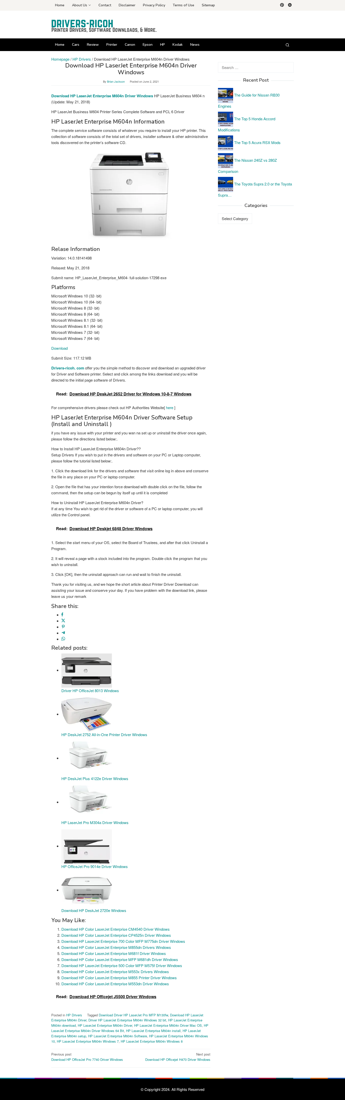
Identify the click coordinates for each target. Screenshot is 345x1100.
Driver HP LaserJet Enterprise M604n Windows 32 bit (127, 1020)
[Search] (287, 44)
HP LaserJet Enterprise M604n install (153, 1030)
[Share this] (62, 614)
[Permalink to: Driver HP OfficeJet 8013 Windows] (86, 670)
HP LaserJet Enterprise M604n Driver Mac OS (168, 1025)
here (169, 407)
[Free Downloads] (104, 26)
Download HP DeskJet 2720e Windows (93, 910)
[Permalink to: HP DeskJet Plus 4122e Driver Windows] (86, 758)
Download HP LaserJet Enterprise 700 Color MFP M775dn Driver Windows (123, 941)
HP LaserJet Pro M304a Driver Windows (95, 822)
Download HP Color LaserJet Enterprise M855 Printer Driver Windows (119, 977)
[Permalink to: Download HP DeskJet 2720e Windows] (86, 890)
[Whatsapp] (63, 639)
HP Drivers (74, 1015)
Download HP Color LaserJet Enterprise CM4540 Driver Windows (115, 929)
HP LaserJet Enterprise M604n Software (117, 1036)
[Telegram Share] (63, 633)
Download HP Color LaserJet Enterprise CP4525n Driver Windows (116, 935)
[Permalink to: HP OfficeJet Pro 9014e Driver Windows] (86, 846)
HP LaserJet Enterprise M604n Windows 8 (152, 1041)
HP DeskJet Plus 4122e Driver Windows (94, 778)
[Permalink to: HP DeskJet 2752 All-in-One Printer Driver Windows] (86, 714)
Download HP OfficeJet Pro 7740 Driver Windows (87, 1057)
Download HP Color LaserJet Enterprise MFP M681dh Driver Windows (119, 959)
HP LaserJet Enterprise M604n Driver (105, 1025)
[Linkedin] (290, 5)
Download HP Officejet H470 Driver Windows (177, 1057)
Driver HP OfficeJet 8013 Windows (90, 690)
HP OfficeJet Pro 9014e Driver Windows (94, 866)
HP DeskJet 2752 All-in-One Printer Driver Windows (104, 734)
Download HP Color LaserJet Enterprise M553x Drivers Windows (115, 971)
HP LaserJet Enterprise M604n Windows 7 (88, 1041)
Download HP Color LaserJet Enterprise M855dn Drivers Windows (116, 947)
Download (59, 348)
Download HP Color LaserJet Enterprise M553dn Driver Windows (115, 983)
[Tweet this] (63, 620)
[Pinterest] (282, 5)
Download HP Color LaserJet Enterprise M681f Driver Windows (113, 953)
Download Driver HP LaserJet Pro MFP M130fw (133, 1015)
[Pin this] (63, 626)
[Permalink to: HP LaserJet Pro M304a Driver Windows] (86, 802)
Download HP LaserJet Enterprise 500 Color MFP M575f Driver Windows (121, 965)
